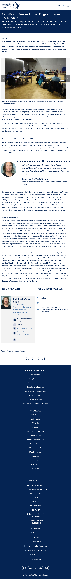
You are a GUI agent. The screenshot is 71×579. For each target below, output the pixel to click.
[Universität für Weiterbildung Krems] (12, 5)
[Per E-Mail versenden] (32, 359)
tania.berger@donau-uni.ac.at (24, 320)
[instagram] (41, 568)
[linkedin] (30, 568)
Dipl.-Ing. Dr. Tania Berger (21, 300)
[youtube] (47, 568)
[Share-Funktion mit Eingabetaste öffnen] (27, 359)
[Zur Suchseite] (59, 5)
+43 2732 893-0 (36, 523)
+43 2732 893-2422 (23, 325)
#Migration (9, 351)
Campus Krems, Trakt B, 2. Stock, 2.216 (24, 333)
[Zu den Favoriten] (63, 5)
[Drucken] (38, 359)
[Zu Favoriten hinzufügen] (44, 359)
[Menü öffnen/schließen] (67, 6)
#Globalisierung (19, 351)
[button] (23, 339)
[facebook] (24, 568)
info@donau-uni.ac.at (35, 520)
